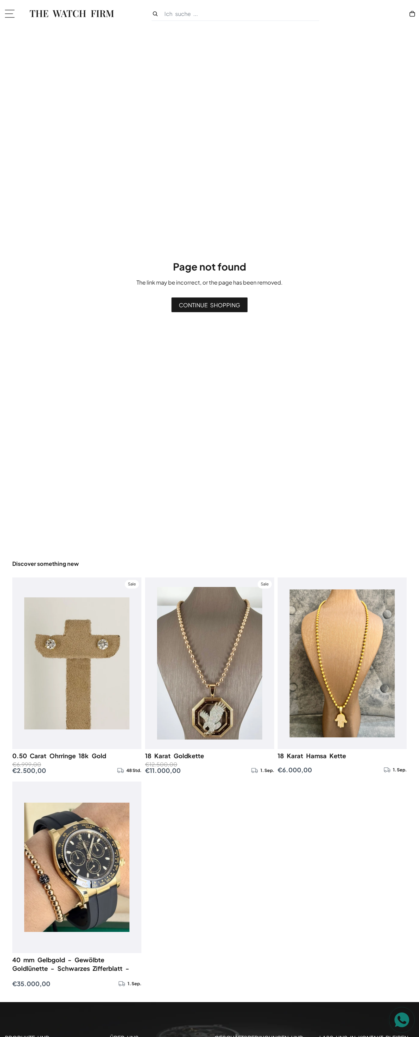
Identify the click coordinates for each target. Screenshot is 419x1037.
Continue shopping (209, 304)
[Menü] (12, 14)
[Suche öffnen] (235, 14)
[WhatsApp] (401, 1019)
